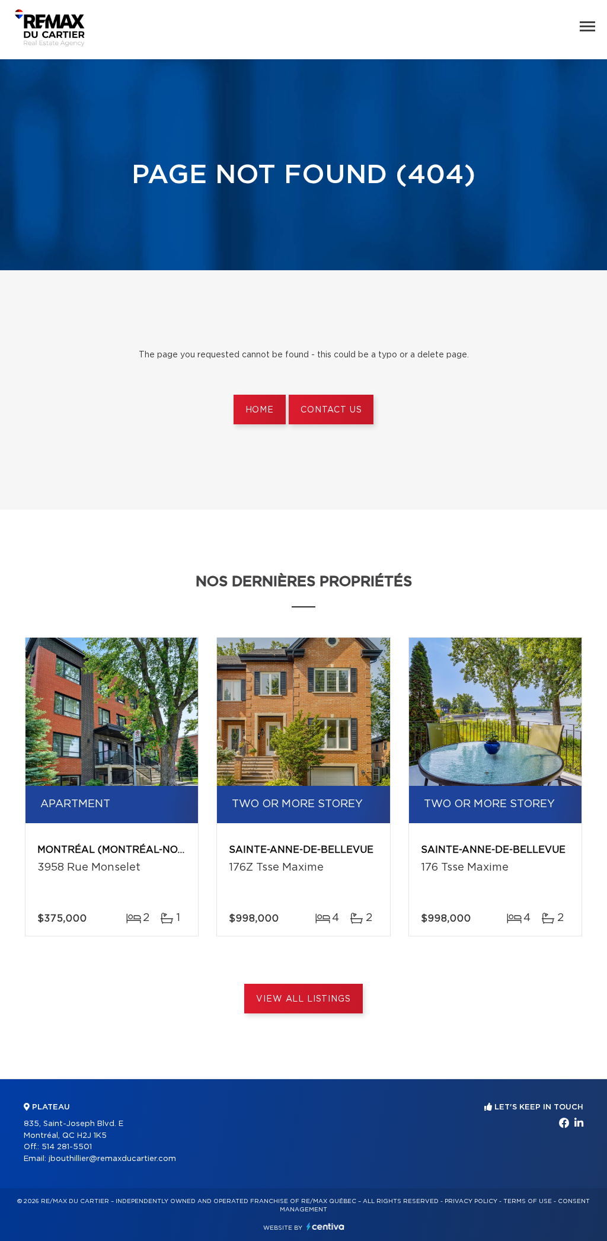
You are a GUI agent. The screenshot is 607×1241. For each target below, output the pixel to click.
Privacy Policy (471, 1201)
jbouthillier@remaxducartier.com (112, 1159)
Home (259, 410)
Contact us (331, 410)
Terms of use (527, 1201)
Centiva (325, 1226)
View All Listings (303, 999)
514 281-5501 (66, 1147)
